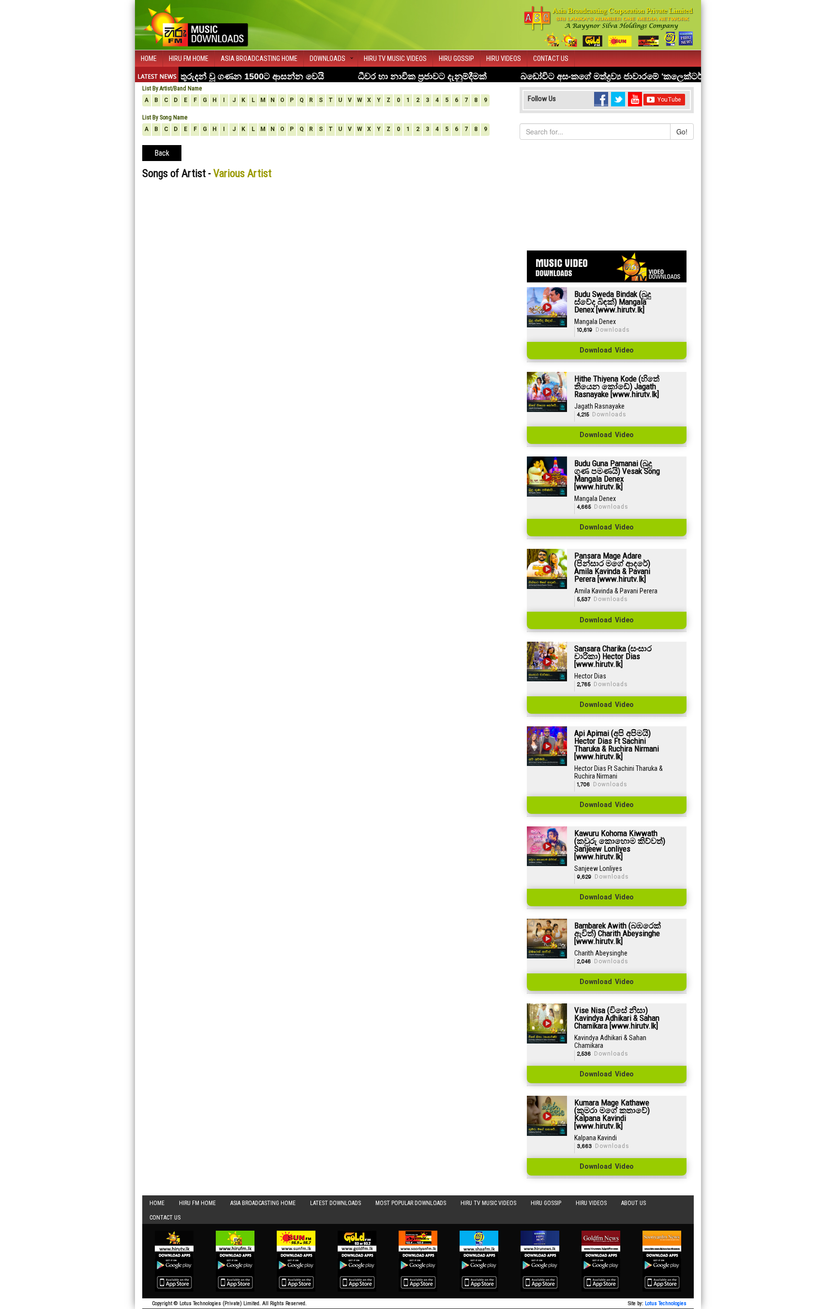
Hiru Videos (503, 58)
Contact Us (550, 58)
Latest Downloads (335, 1203)
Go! (681, 131)
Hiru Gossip (456, 58)
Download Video (607, 350)
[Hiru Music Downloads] (195, 24)
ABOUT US (633, 1203)
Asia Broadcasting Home (259, 58)
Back (161, 153)
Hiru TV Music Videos (395, 58)
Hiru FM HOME (189, 58)
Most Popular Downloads (410, 1203)
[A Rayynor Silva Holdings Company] (609, 26)
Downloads (327, 58)
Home (149, 58)
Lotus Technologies (666, 1303)
